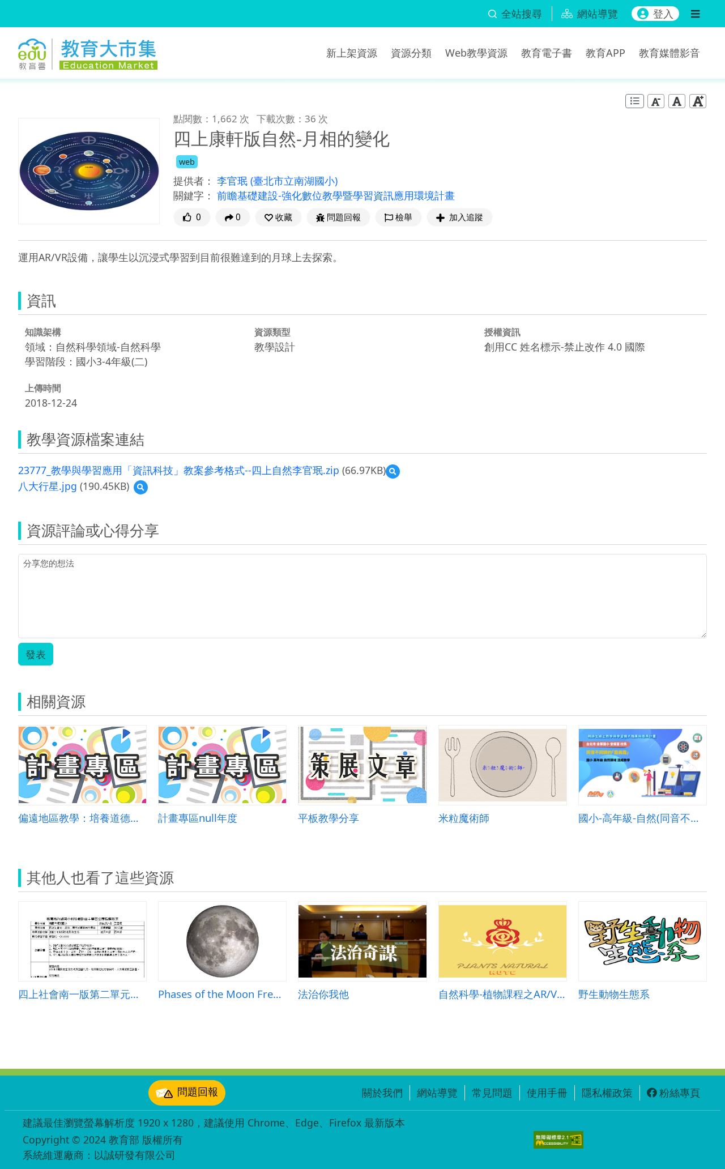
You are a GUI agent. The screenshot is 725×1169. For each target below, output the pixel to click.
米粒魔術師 (463, 817)
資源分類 (411, 52)
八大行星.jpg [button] (47, 486)
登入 (663, 13)
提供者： (193, 180)
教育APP (605, 52)
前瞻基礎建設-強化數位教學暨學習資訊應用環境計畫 (336, 195)
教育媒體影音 (669, 52)
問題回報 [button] (344, 217)
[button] (278, 217)
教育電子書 (546, 52)
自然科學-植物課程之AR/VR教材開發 (502, 994)
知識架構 (43, 332)
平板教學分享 (328, 817)
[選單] (695, 13)
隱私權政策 (607, 1092)
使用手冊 (547, 1092)
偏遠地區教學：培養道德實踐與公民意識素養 (82, 817)
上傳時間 (43, 388)
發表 (35, 654)
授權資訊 (502, 332)
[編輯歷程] (634, 101)
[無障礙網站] (558, 1140)
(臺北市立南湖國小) (294, 180)
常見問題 (492, 1092)
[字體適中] (677, 101)
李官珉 (233, 180)
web (187, 161)
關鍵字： (193, 195)
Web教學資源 (476, 52)
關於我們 (382, 1092)
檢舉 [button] (403, 217)
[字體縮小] (656, 101)
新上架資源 (351, 52)
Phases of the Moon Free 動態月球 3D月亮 (222, 994)
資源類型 (272, 332)
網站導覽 (437, 1092)
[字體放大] (698, 101)
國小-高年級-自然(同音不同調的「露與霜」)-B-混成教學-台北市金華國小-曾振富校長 (642, 817)
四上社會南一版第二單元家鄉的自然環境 (82, 994)
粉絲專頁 (679, 1092)
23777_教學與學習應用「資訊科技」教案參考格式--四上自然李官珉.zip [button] (178, 470)
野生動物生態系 (614, 994)
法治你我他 (323, 994)
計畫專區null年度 (197, 817)
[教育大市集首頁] (87, 51)
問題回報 (197, 1091)
